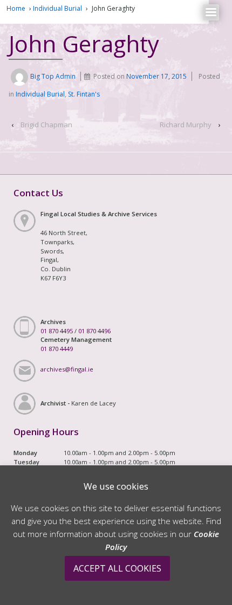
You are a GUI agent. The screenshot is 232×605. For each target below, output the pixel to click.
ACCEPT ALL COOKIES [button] (117, 568)
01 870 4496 (94, 331)
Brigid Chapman (46, 124)
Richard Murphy (185, 124)
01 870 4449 (56, 349)
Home (15, 8)
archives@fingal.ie (66, 369)
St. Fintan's (84, 94)
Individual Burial (57, 8)
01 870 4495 (56, 331)
